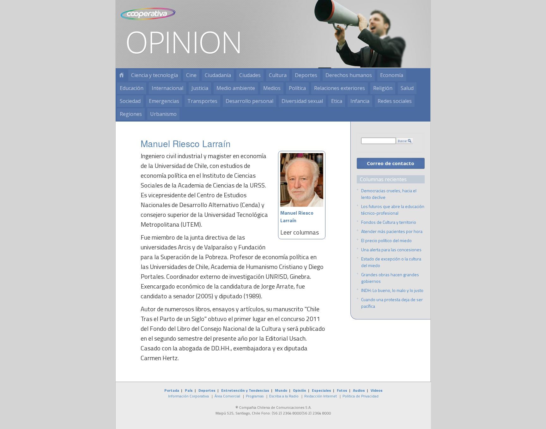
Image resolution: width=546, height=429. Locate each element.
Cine (191, 75)
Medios (272, 88)
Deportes (306, 75)
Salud (407, 88)
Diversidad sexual (302, 101)
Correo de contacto (390, 163)
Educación (131, 88)
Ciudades (250, 75)
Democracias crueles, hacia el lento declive (388, 193)
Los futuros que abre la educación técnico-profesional (392, 209)
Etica (336, 101)
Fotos (342, 390)
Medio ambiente (235, 88)
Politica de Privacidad (361, 396)
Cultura (278, 75)
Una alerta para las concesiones (391, 249)
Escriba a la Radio (284, 396)
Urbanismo (163, 113)
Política (297, 88)
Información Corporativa (188, 396)
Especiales (321, 390)
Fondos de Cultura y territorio (388, 222)
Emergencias (164, 101)
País (189, 390)
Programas (255, 396)
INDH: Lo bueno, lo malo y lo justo (392, 290)
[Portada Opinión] (121, 75)
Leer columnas (299, 232)
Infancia (359, 101)
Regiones (131, 113)
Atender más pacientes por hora (391, 231)
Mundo (281, 390)
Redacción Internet (320, 396)
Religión (382, 88)
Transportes (202, 101)
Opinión (299, 390)
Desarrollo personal (249, 101)
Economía (391, 75)
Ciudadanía (218, 75)
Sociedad (130, 101)
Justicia (199, 88)
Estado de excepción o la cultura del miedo (391, 262)
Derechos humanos (348, 75)
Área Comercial (227, 396)
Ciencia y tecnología (154, 75)
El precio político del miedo (386, 240)
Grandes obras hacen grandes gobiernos (390, 277)
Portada (171, 390)
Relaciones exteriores (339, 88)
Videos (377, 390)
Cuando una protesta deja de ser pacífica (392, 302)
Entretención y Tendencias (245, 390)
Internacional (167, 88)
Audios (359, 390)
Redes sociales (395, 101)
